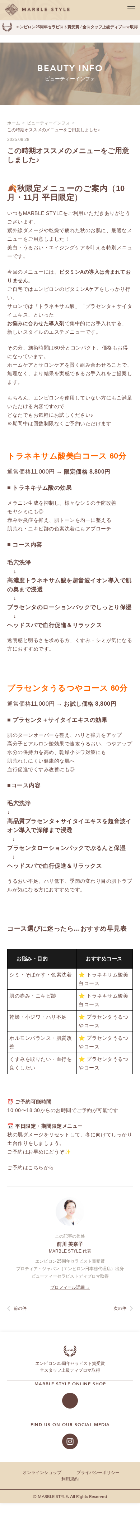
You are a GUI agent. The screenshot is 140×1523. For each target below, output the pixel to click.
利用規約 (70, 1479)
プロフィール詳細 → (70, 1287)
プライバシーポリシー (98, 1472)
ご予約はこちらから (30, 1167)
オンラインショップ (42, 1472)
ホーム (13, 123)
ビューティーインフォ (48, 123)
